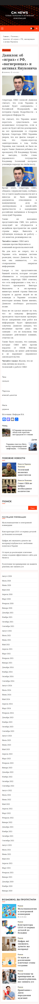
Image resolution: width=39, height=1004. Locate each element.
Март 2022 (6, 813)
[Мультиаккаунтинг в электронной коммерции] (9, 911)
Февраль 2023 (8, 763)
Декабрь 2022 (7, 772)
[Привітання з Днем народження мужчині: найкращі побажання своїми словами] (9, 993)
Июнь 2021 (6, 854)
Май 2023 (6, 749)
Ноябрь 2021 (7, 831)
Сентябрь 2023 (8, 731)
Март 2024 (6, 708)
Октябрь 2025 (7, 622)
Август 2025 (7, 631)
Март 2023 (6, 758)
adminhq (7, 72)
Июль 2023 (6, 740)
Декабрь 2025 (7, 612)
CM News (19, 12)
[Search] (36, 28)
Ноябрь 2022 (7, 777)
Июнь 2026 (6, 585)
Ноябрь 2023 (7, 722)
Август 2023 (7, 736)
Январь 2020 (7, 891)
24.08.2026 (23, 917)
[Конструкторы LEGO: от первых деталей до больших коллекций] (9, 927)
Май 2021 (6, 859)
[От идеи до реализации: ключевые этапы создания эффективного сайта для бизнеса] (9, 960)
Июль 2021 (6, 850)
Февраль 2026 (8, 603)
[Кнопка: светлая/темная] (32, 28)
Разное (20, 906)
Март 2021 (6, 868)
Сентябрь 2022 (8, 786)
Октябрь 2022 (7, 781)
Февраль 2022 (8, 818)
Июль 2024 (6, 690)
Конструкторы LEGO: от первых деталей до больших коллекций (26, 930)
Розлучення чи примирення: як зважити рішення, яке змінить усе (19, 565)
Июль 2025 (6, 635)
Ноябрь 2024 (7, 672)
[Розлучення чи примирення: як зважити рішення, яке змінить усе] (9, 976)
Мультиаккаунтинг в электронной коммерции (28, 911)
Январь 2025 (7, 663)
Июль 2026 (6, 581)
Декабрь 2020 (7, 881)
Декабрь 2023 (7, 717)
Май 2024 (6, 699)
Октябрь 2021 (7, 836)
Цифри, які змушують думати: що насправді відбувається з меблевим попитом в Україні (17, 543)
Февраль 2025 (8, 658)
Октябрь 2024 (7, 676)
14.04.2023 (15, 72)
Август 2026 (7, 576)
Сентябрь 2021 (8, 840)
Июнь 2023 (6, 745)
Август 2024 (7, 685)
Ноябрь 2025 (7, 617)
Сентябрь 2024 (8, 681)
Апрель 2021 (7, 863)
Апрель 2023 (7, 754)
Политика (6, 50)
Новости (21, 480)
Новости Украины (24, 464)
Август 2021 (7, 845)
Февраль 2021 (8, 872)
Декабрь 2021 (7, 827)
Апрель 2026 (7, 594)
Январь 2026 (7, 608)
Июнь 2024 (6, 694)
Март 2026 (6, 599)
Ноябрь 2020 (7, 886)
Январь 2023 (7, 767)
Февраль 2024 (8, 713)
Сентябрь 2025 (8, 626)
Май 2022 (6, 804)
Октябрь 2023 (7, 726)
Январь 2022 (7, 822)
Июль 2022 (6, 795)
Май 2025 (6, 644)
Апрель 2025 (7, 649)
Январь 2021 (7, 877)
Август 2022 (7, 790)
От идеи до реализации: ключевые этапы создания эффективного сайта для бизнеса (19, 555)
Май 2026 (6, 590)
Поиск (7, 501)
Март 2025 (6, 653)
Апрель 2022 (7, 808)
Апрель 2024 (7, 704)
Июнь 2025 (6, 640)
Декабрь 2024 (7, 667)
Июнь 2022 (6, 799)
